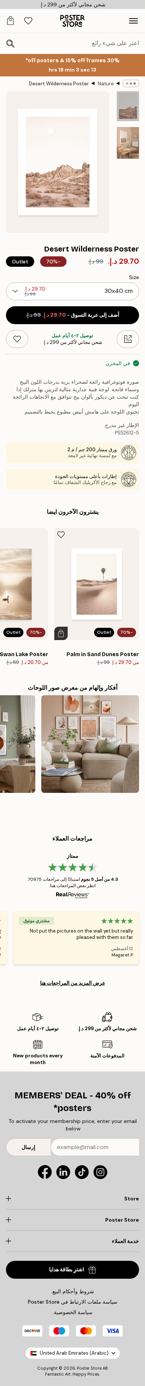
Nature (106, 83)
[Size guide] (128, 339)
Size (134, 277)
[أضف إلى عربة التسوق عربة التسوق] (61, 633)
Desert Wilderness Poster (59, 83)
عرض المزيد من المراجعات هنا (72, 983)
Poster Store (89, 1368)
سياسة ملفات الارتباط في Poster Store (72, 1301)
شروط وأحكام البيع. (72, 1291)
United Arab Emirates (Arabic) (74, 1353)
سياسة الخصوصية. (73, 1312)
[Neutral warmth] (90, 744)
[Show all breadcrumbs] (131, 83)
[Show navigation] (133, 21)
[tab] (28, 21)
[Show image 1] (128, 106)
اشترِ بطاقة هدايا (66, 1269)
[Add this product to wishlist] (17, 339)
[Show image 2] (128, 143)
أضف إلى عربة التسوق (72, 315)
